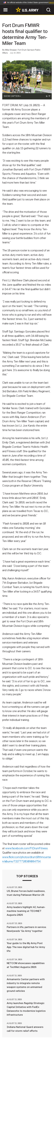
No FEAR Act (12, 1118)
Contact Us (25, 1110)
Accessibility (31, 1114)
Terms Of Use (11, 1114)
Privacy (41, 1110)
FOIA (47, 1114)
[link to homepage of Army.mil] (27, 9)
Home (11, 1110)
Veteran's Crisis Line (36, 1118)
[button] (2, 6)
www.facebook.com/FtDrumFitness (26, 848)
